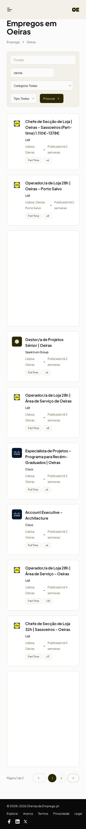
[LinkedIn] (17, 821)
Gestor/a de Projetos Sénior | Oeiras (44, 342)
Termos (43, 813)
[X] (25, 821)
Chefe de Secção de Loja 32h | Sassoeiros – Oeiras (47, 626)
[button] (43, 141)
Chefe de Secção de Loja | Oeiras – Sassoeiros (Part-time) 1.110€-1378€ (48, 127)
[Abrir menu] (10, 9)
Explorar (12, 813)
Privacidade (61, 813)
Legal (78, 813)
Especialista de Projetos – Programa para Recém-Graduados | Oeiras (48, 456)
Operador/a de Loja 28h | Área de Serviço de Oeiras (48, 398)
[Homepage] (75, 9)
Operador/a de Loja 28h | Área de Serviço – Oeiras (48, 570)
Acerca (28, 813)
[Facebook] (9, 821)
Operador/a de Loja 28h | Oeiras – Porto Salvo (48, 185)
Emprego (13, 42)
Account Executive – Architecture (43, 515)
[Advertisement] (43, 278)
